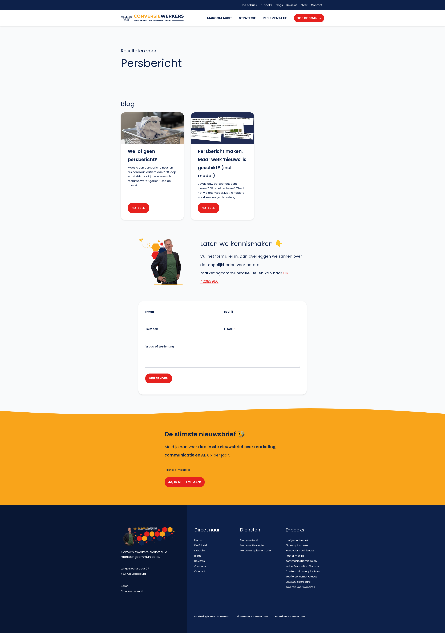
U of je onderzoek (297, 540)
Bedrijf (228, 312)
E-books (266, 5)
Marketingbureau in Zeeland (212, 616)
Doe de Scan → (309, 18)
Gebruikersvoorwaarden (289, 616)
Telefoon (151, 329)
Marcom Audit (219, 18)
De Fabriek (249, 5)
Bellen (124, 586)
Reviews (291, 5)
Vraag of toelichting (159, 347)
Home (198, 540)
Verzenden (158, 378)
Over (304, 5)
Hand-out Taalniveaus (300, 550)
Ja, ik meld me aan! (184, 482)
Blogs (279, 5)
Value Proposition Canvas (302, 566)
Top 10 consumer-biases (301, 576)
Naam (149, 312)
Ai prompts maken (297, 545)
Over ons (200, 566)
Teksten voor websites (300, 587)
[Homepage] (152, 17)
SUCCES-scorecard (298, 582)
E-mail (229, 329)
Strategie (247, 18)
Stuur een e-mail (132, 591)
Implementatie (275, 18)
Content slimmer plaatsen (303, 571)
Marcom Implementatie (255, 550)
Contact (316, 5)
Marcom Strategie (252, 545)
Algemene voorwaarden (252, 616)
